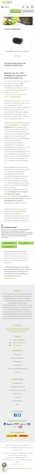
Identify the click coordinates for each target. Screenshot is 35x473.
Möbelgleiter (11, 328)
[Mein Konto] (27, 7)
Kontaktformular (9, 278)
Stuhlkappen (21, 332)
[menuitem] (5, 7)
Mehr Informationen (17, 464)
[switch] (4, 470)
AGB (17, 404)
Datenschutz (17, 397)
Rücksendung (17, 354)
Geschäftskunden (9, 88)
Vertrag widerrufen (17, 401)
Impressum (17, 372)
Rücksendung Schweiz (17, 358)
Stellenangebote (17, 361)
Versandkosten (6, 447)
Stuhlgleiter (9, 330)
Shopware (29, 468)
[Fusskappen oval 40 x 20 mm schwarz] (17, 41)
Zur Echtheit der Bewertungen (17, 390)
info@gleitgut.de (21, 342)
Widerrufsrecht (17, 394)
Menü (6, 7)
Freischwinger (15, 101)
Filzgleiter (26, 328)
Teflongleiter (16, 330)
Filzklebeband (20, 328)
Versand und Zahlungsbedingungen (17, 368)
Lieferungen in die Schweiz (17, 387)
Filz (11, 94)
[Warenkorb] (32, 7)
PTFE (16, 92)
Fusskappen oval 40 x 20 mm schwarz (17, 51)
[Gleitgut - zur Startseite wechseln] (7, 2)
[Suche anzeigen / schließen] (23, 7)
